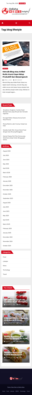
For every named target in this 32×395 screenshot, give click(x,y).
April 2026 (6, 168)
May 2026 (6, 164)
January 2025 (7, 232)
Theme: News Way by (12, 387)
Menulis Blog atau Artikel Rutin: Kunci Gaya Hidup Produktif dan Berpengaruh (15, 74)
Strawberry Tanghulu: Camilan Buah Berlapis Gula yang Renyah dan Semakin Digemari (15, 111)
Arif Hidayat (18, 80)
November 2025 (8, 189)
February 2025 (7, 228)
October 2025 (7, 194)
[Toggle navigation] (16, 23)
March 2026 (6, 172)
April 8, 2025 (8, 80)
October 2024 (7, 245)
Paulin (20, 323)
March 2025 (6, 224)
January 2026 (7, 181)
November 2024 (8, 241)
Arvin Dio (21, 341)
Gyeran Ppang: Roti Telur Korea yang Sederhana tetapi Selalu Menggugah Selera (14, 137)
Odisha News (21, 387)
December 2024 (8, 237)
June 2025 (6, 211)
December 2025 (8, 185)
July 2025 (6, 207)
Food (4, 257)
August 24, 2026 (11, 323)
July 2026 (6, 155)
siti (19, 304)
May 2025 (6, 215)
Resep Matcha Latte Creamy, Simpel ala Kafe (15, 337)
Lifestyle (5, 68)
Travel (5, 274)
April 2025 (6, 220)
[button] (29, 23)
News (4, 265)
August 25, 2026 (11, 304)
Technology (6, 270)
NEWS (17, 391)
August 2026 (7, 151)
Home (3, 391)
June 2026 (6, 159)
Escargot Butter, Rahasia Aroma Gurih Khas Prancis (16, 320)
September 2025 (8, 198)
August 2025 (7, 202)
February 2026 (7, 177)
